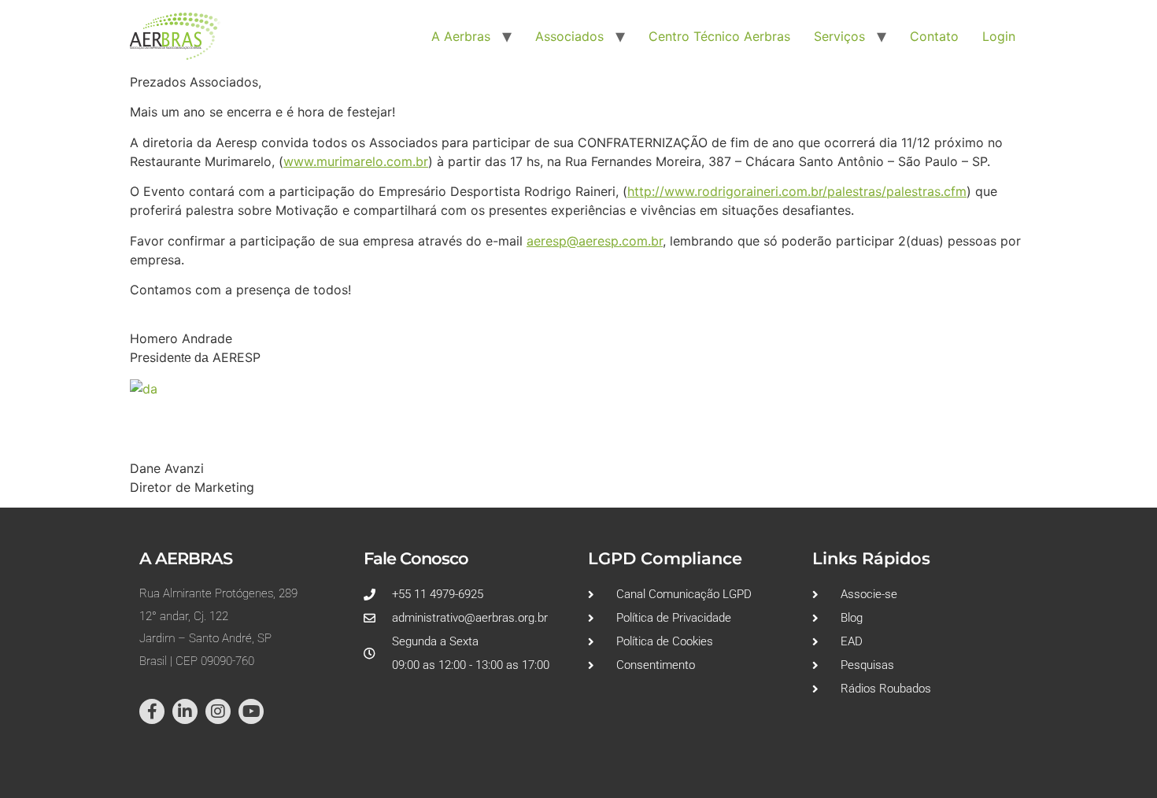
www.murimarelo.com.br (355, 161)
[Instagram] (218, 711)
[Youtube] (251, 711)
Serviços (839, 36)
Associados (569, 36)
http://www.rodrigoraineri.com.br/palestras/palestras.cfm (797, 191)
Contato (934, 36)
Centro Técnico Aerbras (719, 36)
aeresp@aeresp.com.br (595, 241)
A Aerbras (460, 36)
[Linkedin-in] (185, 711)
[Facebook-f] (151, 711)
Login (998, 36)
